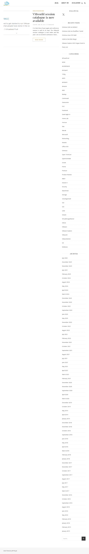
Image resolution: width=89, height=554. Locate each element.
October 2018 (66, 431)
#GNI (63, 62)
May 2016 (65, 515)
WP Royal (14, 551)
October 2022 (66, 326)
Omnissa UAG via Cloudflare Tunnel (72, 31)
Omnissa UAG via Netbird (69, 27)
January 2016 (66, 523)
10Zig (63, 74)
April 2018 (65, 447)
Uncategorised (38, 11)
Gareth (35, 24)
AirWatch (64, 82)
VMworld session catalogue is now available (44, 17)
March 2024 (65, 294)
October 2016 (66, 499)
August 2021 (66, 354)
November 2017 (67, 467)
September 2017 (67, 475)
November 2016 (67, 495)
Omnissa (64, 150)
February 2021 (66, 378)
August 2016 (66, 507)
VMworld (64, 235)
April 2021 (65, 370)
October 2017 (66, 471)
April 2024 (65, 290)
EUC (63, 106)
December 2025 (67, 262)
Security (64, 187)
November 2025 (67, 266)
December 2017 (67, 463)
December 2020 (67, 382)
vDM (63, 211)
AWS (63, 90)
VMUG (64, 223)
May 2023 (65, 318)
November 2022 (67, 322)
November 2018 (67, 427)
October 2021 (66, 346)
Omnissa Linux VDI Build (69, 35)
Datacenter (65, 102)
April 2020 (65, 394)
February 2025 (66, 274)
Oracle (64, 162)
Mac (63, 126)
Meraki (64, 130)
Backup (64, 94)
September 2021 (67, 350)
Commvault (65, 98)
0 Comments (50, 24)
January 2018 (66, 459)
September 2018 (67, 435)
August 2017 (66, 479)
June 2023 (65, 314)
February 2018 (66, 455)
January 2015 (66, 531)
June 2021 (65, 362)
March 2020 (65, 398)
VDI (63, 203)
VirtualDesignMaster (68, 219)
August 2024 (66, 282)
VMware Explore (67, 231)
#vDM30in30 (66, 66)
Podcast (64, 170)
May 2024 (65, 286)
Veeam (64, 215)
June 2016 (65, 511)
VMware (64, 227)
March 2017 (65, 491)
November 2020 (67, 386)
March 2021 (65, 374)
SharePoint (65, 191)
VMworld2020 (66, 239)
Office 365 (65, 146)
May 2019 (65, 410)
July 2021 (65, 358)
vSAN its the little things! (69, 39)
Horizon (64, 122)
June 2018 (65, 439)
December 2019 (67, 402)
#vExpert (65, 70)
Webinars (65, 247)
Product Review (67, 174)
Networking (65, 138)
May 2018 (65, 443)
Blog (56, 3)
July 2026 (65, 258)
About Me (65, 3)
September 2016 (67, 503)
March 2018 (65, 451)
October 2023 (66, 306)
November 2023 (67, 302)
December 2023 (67, 298)
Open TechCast (66, 154)
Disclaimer (76, 3)
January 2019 (66, 418)
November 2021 (67, 342)
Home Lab (65, 118)
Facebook (65, 110)
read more (39, 40)
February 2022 (66, 338)
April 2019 (65, 414)
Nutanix (64, 142)
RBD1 (64, 178)
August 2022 (66, 330)
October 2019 (66, 406)
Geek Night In (66, 114)
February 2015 (66, 527)
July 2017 (65, 483)
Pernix (64, 166)
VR (63, 243)
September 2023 (67, 310)
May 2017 (65, 487)
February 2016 (66, 519)
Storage (64, 195)
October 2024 (66, 278)
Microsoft (65, 134)
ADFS (63, 78)
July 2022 (65, 334)
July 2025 (65, 270)
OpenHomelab (66, 158)
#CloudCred (65, 58)
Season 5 (65, 183)
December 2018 (67, 422)
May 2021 (65, 366)
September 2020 (67, 390)
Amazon (64, 86)
